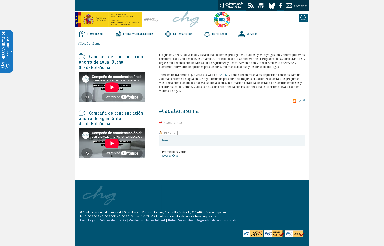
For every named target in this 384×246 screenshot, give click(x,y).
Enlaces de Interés (112, 220)
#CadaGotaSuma (89, 43)
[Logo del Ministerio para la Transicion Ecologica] (118, 19)
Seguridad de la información (217, 220)
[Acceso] (232, 5)
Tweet (165, 140)
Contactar (300, 6)
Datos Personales (180, 220)
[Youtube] (261, 6)
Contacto (136, 220)
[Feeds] (251, 6)
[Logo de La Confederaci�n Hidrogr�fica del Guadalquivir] (186, 19)
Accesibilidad (155, 220)
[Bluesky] (272, 5)
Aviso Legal (88, 220)
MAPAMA (223, 75)
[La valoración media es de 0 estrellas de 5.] (163, 155)
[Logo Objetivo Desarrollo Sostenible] (224, 20)
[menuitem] (93, 34)
